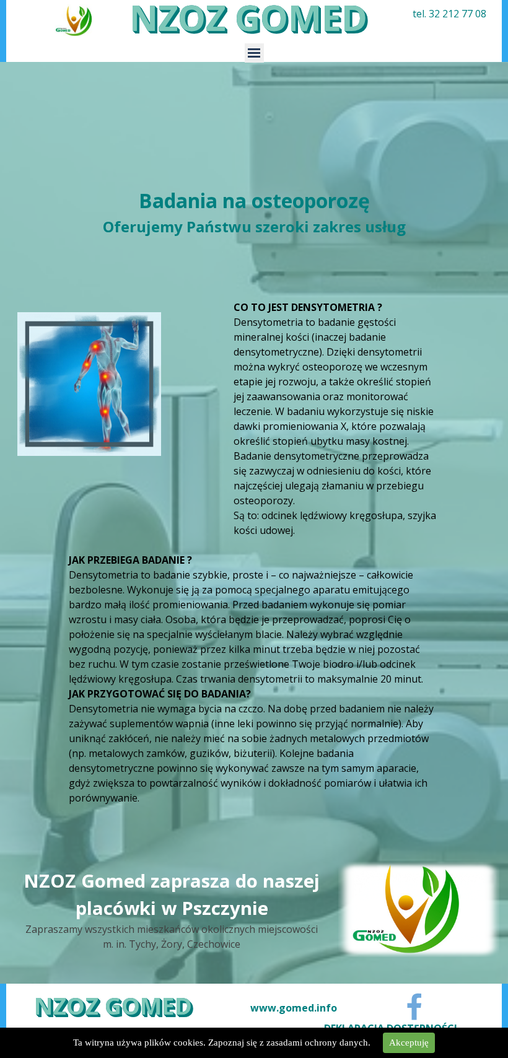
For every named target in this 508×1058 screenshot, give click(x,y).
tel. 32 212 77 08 (449, 13)
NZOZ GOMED (113, 1005)
